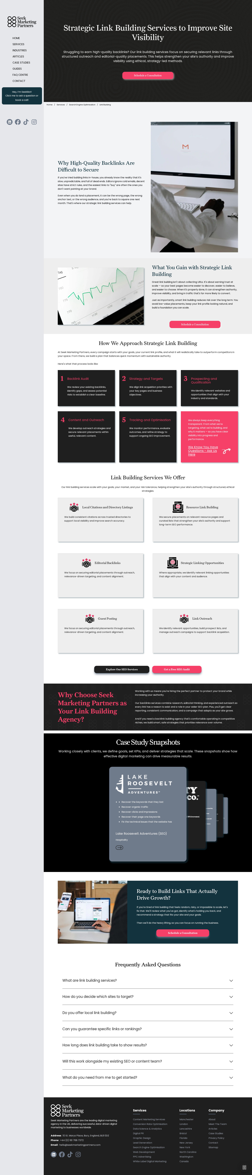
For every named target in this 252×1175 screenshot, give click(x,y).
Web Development (144, 1152)
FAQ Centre (20, 75)
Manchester (187, 1120)
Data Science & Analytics (147, 1129)
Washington (186, 1157)
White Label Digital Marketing (149, 1161)
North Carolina (188, 1152)
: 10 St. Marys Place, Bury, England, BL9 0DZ (80, 1136)
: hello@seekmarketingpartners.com (75, 1145)
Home (16, 38)
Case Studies (21, 63)
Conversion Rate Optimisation (150, 1124)
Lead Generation (142, 1143)
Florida (183, 1138)
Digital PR (138, 1134)
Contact (19, 81)
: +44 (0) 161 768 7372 (67, 1140)
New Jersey (186, 1143)
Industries (20, 51)
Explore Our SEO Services (122, 669)
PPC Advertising (142, 1157)
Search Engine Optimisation (82, 104)
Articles (18, 57)
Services (18, 44)
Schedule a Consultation (148, 75)
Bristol (183, 1134)
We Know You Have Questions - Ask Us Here (203, 451)
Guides (17, 69)
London (184, 1124)
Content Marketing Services (149, 1120)
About (212, 1120)
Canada (184, 1161)
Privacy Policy (216, 1138)
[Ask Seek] (244, 1167)
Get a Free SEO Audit (177, 669)
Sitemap (213, 1148)
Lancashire (186, 1129)
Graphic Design (142, 1138)
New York (185, 1148)
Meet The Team (218, 1124)
